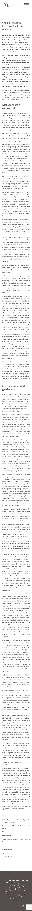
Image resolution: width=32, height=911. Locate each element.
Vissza (4, 864)
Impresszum (7, 906)
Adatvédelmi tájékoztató (20, 906)
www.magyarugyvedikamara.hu (13, 898)
